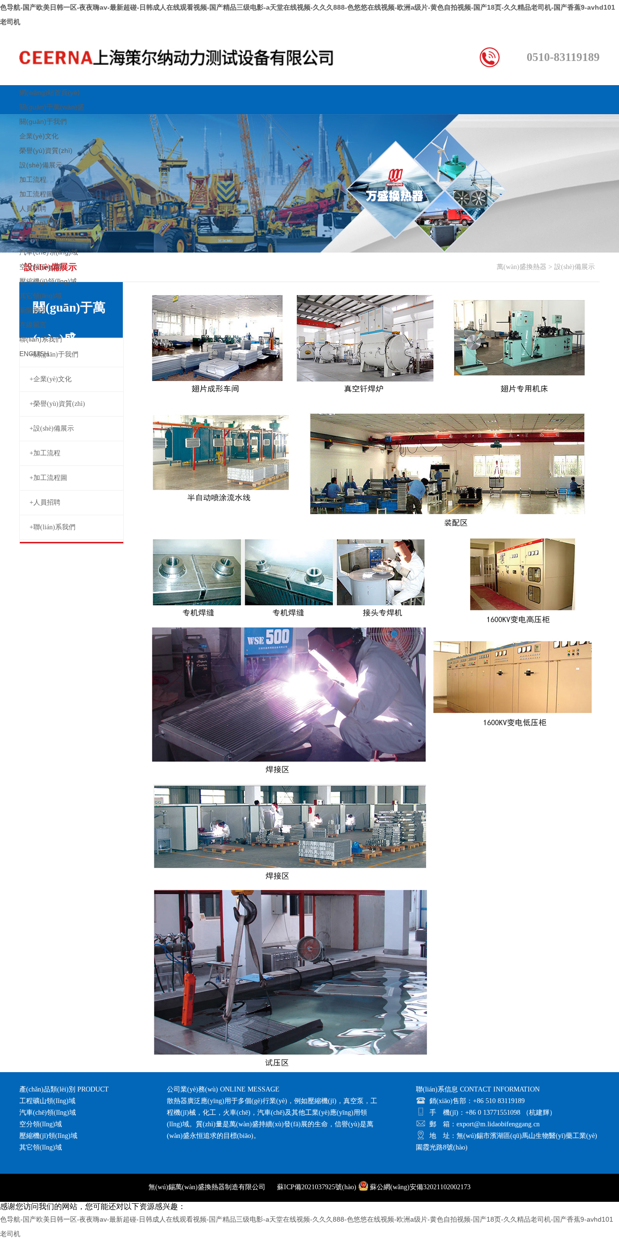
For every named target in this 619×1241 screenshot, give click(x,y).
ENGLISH (34, 354)
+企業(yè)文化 (50, 379)
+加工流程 (44, 453)
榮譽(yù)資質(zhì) (46, 150)
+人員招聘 (44, 502)
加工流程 (32, 179)
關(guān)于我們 (43, 121)
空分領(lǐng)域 (40, 266)
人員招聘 (32, 208)
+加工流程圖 (48, 477)
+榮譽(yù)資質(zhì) (57, 403)
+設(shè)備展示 (51, 428)
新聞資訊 (32, 310)
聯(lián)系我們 (40, 339)
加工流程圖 (36, 194)
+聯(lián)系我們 (52, 527)
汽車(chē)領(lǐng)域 (48, 252)
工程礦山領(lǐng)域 (47, 237)
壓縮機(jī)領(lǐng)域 (48, 281)
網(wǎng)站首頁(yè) (49, 92)
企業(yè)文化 (39, 136)
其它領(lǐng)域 (40, 295)
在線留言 (32, 325)
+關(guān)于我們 (53, 354)
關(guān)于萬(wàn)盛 (51, 107)
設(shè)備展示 (40, 165)
